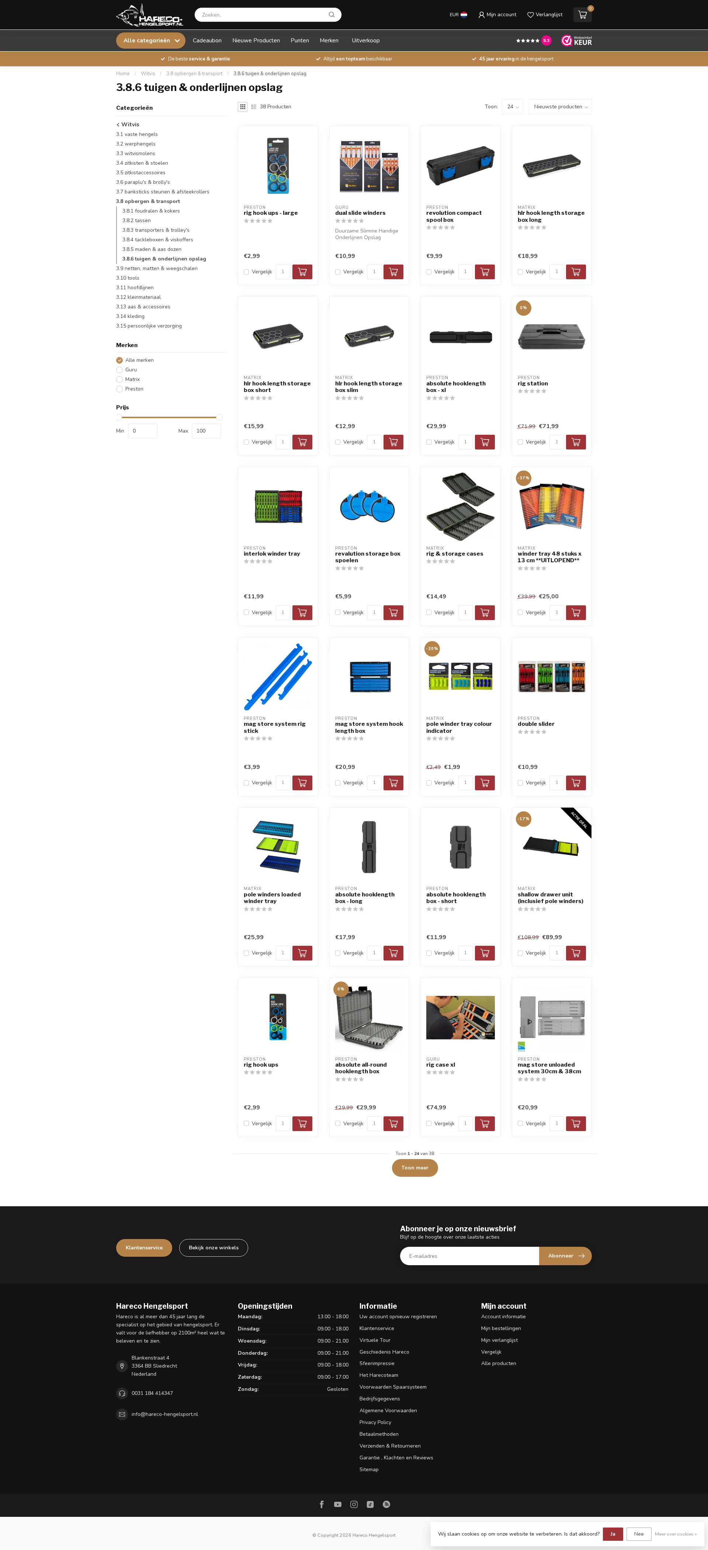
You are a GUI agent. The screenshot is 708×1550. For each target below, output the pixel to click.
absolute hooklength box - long (365, 898)
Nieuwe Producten (256, 40)
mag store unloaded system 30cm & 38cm (549, 1068)
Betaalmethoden (379, 1434)
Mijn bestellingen (501, 1328)
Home (123, 73)
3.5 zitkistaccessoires (141, 172)
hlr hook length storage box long (551, 216)
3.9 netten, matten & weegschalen (157, 268)
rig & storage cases (454, 553)
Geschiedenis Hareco (384, 1351)
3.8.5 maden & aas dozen (151, 249)
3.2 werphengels (136, 143)
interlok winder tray (272, 553)
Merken (329, 40)
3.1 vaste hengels (137, 134)
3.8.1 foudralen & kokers (151, 210)
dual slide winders (360, 213)
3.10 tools (127, 277)
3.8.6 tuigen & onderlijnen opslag (269, 73)
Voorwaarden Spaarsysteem (393, 1386)
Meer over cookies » (676, 1534)
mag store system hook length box (369, 727)
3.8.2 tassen (136, 220)
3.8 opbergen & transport (194, 73)
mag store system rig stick (275, 727)
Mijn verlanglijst (499, 1340)
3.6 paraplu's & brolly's (143, 182)
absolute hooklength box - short (456, 898)
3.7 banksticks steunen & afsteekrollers (162, 191)
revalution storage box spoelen (367, 557)
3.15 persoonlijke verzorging (149, 325)
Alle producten (498, 1363)
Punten (300, 40)
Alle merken (139, 360)
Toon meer (415, 1167)
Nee (639, 1533)
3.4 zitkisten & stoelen (142, 163)
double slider (536, 724)
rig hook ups (261, 1064)
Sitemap (369, 1469)
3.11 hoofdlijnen (135, 287)
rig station (533, 383)
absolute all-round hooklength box (361, 1068)
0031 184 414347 (152, 1393)
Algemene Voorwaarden (388, 1410)
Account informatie (503, 1316)
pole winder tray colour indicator (459, 727)
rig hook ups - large (271, 213)
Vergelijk (262, 271)
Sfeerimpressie (377, 1363)
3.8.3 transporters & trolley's (156, 230)
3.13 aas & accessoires (143, 306)
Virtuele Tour (375, 1340)
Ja (613, 1533)
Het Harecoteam (379, 1375)
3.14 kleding (130, 316)
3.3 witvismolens (135, 153)
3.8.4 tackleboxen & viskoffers (157, 239)
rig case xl (440, 1064)
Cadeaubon (207, 40)
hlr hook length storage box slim (368, 386)
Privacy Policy (375, 1422)
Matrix (132, 379)
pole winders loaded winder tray (272, 898)
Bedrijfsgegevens (380, 1398)
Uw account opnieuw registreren (398, 1316)
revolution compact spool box (454, 216)
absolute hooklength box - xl (456, 386)
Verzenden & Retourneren (390, 1445)
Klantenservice (144, 1247)
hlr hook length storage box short (277, 386)
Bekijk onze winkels (214, 1247)
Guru (131, 369)
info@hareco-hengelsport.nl (165, 1414)
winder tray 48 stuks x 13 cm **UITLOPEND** (550, 557)
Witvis (148, 73)
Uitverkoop (366, 40)
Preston (134, 389)
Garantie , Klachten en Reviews (396, 1457)
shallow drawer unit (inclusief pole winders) (550, 898)
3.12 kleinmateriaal (138, 297)
